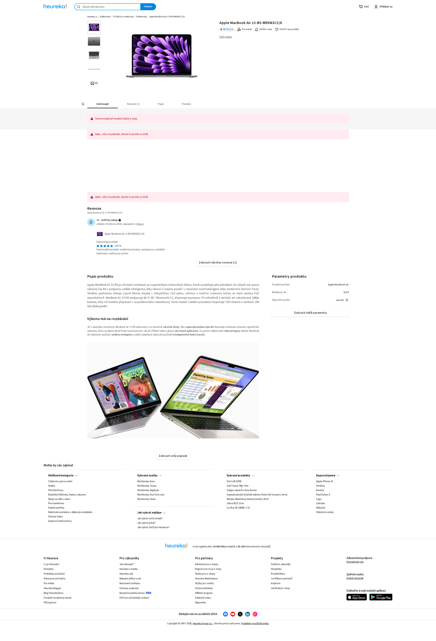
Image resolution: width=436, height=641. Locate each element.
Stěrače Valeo (55, 516)
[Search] (83, 104)
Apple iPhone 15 (324, 481)
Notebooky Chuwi (146, 486)
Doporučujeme (325, 476)
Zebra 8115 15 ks (235, 503)
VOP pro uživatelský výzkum (134, 598)
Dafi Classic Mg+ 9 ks (237, 486)
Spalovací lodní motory (60, 521)
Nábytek (320, 508)
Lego (319, 499)
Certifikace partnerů (281, 578)
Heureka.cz (92, 16)
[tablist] (193, 104)
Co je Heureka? (51, 564)
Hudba (51, 486)
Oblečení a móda (324, 512)
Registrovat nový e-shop (208, 569)
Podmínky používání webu (255, 623)
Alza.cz (140, 224)
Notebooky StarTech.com (150, 494)
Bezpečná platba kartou (132, 593)
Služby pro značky (204, 583)
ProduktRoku (278, 574)
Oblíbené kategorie (60, 476)
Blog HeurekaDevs (54, 593)
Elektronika (105, 16)
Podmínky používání (54, 574)
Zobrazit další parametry (310, 313)
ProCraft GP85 (234, 481)
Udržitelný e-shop (280, 588)
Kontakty (48, 569)
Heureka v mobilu (128, 569)
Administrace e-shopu (206, 564)
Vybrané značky (147, 476)
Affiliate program (204, 593)
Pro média (49, 583)
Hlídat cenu (265, 29)
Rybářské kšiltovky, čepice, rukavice (67, 494)
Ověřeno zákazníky (281, 564)
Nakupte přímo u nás (130, 578)
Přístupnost (50, 602)
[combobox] (107, 6)
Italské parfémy (56, 508)
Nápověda (200, 602)
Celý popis (225, 37)
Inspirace (276, 583)
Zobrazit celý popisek (173, 456)
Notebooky (141, 16)
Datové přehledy (204, 588)
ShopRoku (276, 569)
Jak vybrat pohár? (146, 523)
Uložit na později (289, 29)
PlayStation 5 (323, 494)
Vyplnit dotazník (354, 578)
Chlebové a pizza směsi (60, 481)
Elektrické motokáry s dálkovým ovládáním (70, 512)
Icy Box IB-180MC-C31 (238, 508)
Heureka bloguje (52, 588)
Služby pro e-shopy (205, 574)
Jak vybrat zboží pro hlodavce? (153, 527)
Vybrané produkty (238, 476)
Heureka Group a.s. (203, 623)
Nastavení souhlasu (129, 583)
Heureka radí (126, 574)
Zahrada (320, 503)
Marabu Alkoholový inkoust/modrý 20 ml (247, 499)
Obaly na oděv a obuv (59, 499)
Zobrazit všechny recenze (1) (218, 263)
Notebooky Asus (146, 481)
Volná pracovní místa (54, 578)
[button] (102, 104)
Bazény (320, 490)
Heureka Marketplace (206, 578)
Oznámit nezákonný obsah (58, 598)
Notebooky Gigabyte (148, 490)
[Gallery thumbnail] (94, 27)
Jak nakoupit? (126, 564)
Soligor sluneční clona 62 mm (242, 490)
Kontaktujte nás (355, 562)
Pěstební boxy (55, 490)
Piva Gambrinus (56, 503)
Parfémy (320, 486)
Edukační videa (203, 598)
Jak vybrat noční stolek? (150, 518)
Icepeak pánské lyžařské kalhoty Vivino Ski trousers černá (257, 494)
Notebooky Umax (146, 499)
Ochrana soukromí (128, 588)
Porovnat (247, 29)
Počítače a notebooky (123, 16)
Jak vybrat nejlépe (149, 513)
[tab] (102, 104)
